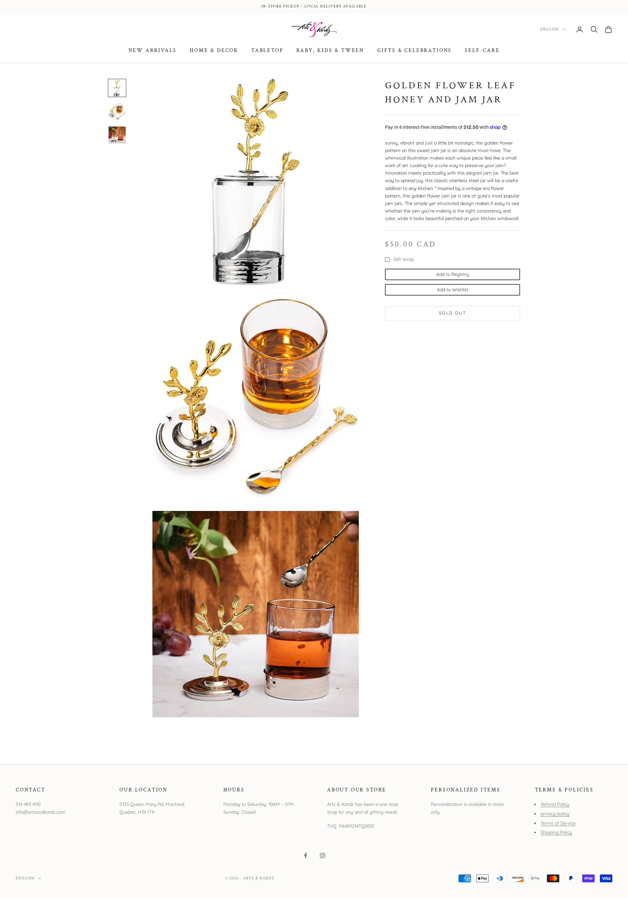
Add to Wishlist (452, 290)
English (549, 29)
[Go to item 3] (117, 135)
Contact (30, 790)
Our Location (143, 790)
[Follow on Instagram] (322, 855)
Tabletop (267, 50)
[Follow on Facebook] (305, 855)
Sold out (452, 312)
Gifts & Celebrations (414, 50)
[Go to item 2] (117, 111)
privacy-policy (555, 814)
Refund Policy (555, 804)
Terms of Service (558, 823)
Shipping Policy (556, 832)
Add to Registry (452, 274)
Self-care (482, 50)
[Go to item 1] (117, 88)
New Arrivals (153, 50)
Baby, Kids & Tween (330, 50)
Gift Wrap (403, 260)
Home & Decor (214, 50)
